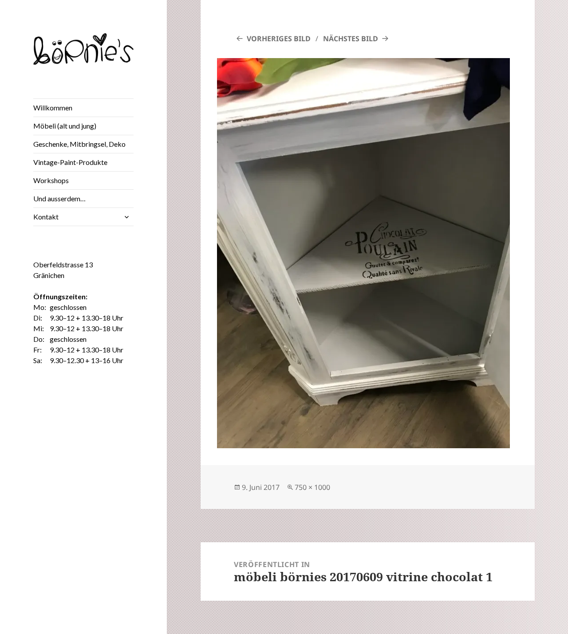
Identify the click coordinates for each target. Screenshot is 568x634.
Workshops (51, 180)
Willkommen (52, 107)
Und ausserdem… (59, 198)
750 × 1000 (312, 487)
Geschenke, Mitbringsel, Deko (79, 144)
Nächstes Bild (350, 38)
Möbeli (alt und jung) (64, 125)
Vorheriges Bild (279, 38)
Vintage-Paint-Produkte (70, 162)
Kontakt (46, 216)
